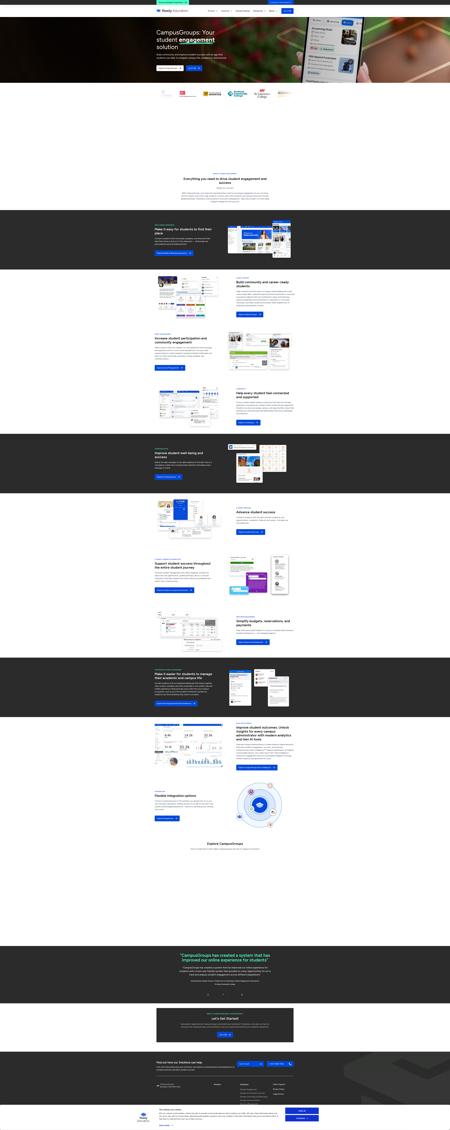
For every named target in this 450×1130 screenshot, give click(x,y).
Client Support (279, 1084)
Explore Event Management (168, 368)
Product (217, 1084)
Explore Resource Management (251, 642)
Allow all (302, 1111)
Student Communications (250, 1100)
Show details (164, 1125)
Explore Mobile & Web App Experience (172, 253)
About (272, 11)
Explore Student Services (249, 532)
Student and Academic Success (252, 1093)
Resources (258, 11)
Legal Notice (278, 1094)
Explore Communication (166, 477)
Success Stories (243, 11)
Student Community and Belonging (253, 1097)
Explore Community (246, 423)
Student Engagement (248, 1089)
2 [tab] (227, 994)
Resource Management (249, 1104)
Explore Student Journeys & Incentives (172, 590)
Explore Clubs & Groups (248, 314)
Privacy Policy (278, 1089)
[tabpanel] (225, 969)
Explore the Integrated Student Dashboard (174, 704)
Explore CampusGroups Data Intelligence (255, 768)
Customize (300, 1118)
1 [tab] (223, 994)
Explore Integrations (165, 818)
